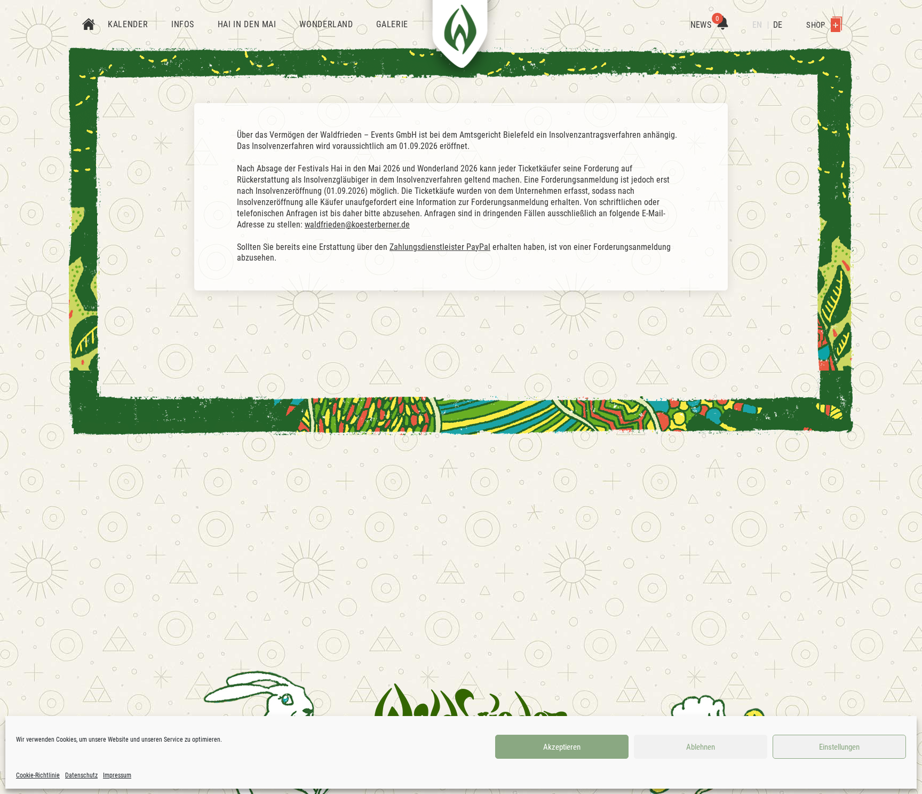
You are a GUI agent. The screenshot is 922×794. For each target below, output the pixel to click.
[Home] (88, 25)
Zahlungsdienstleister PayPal (440, 247)
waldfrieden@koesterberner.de (357, 224)
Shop (816, 25)
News (704, 25)
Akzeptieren (562, 747)
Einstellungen (839, 747)
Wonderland (326, 24)
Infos (182, 24)
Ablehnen (700, 747)
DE (777, 25)
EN (757, 25)
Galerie (392, 24)
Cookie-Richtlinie (38, 775)
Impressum (117, 775)
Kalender (128, 24)
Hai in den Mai (247, 24)
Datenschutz (81, 775)
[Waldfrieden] (471, 712)
